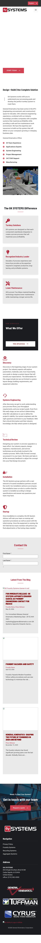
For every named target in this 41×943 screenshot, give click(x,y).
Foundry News (10, 607)
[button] (33, 3)
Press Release (20, 607)
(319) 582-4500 (13, 877)
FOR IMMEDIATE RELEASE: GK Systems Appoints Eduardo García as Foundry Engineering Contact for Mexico (18, 598)
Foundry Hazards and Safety (20, 664)
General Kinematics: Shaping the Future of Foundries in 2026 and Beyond (20, 737)
